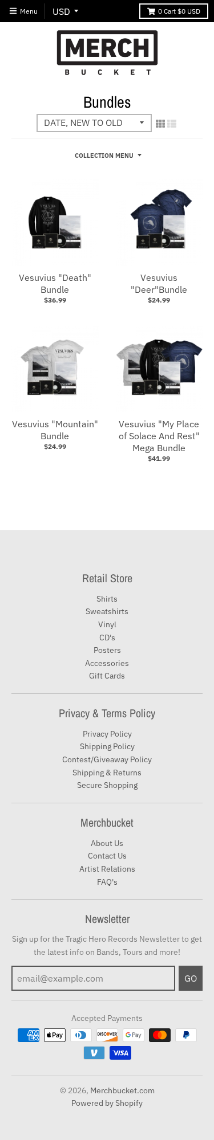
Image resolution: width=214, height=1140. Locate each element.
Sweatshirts (107, 611)
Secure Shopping (107, 785)
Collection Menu (104, 156)
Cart (179, 11)
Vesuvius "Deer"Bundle (159, 283)
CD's (107, 637)
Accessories (107, 663)
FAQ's (107, 882)
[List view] (171, 123)
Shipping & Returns (107, 772)
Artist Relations (107, 869)
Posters (107, 650)
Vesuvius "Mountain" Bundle (55, 430)
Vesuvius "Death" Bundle (55, 283)
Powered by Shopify (107, 1103)
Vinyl (107, 624)
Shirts (107, 599)
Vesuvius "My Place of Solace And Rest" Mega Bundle (159, 435)
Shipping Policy (107, 746)
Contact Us (107, 856)
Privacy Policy (107, 734)
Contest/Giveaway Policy (107, 759)
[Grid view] (160, 123)
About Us (107, 843)
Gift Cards (107, 676)
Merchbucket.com (122, 1090)
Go (190, 978)
